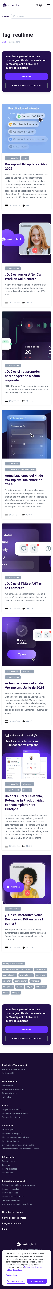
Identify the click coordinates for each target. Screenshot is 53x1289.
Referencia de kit (9, 1093)
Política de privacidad (33, 1267)
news (25, 158)
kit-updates (41, 969)
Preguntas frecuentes (11, 1110)
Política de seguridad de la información (18, 1185)
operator (7, 981)
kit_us (29, 987)
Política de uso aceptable (13, 1197)
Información (8, 1157)
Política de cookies (10, 1193)
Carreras (6, 1165)
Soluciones (7, 1125)
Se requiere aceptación (16, 1281)
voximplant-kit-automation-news (21, 469)
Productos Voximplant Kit (14, 1065)
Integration (27, 671)
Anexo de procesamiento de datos (17, 1204)
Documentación (10, 1081)
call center (40, 987)
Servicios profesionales (14, 1218)
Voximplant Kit (8, 1073)
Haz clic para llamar (10, 1141)
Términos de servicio (11, 1200)
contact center (13, 268)
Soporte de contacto (11, 1117)
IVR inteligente (8, 1130)
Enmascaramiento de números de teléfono (20, 1149)
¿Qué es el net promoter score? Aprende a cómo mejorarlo (22, 376)
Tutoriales (6, 1097)
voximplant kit (12, 158)
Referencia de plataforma (13, 1089)
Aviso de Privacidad (10, 1189)
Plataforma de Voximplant (13, 1069)
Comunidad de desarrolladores (15, 1113)
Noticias (5, 16)
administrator (21, 981)
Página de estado (9, 1169)
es (37, 5)
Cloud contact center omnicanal (15, 1137)
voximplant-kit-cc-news (13, 963)
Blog (4, 42)
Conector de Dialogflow (12, 1133)
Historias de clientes (12, 1212)
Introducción (7, 1086)
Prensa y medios (9, 1161)
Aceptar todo (37, 1281)
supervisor (40, 975)
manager (35, 981)
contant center (13, 909)
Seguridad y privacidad (13, 1181)
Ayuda (5, 1105)
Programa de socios (12, 1223)
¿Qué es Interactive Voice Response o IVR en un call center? (24, 919)
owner (19, 987)
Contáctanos (7, 1173)
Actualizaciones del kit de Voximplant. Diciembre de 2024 (24, 480)
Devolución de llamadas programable (18, 1145)
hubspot (26, 790)
